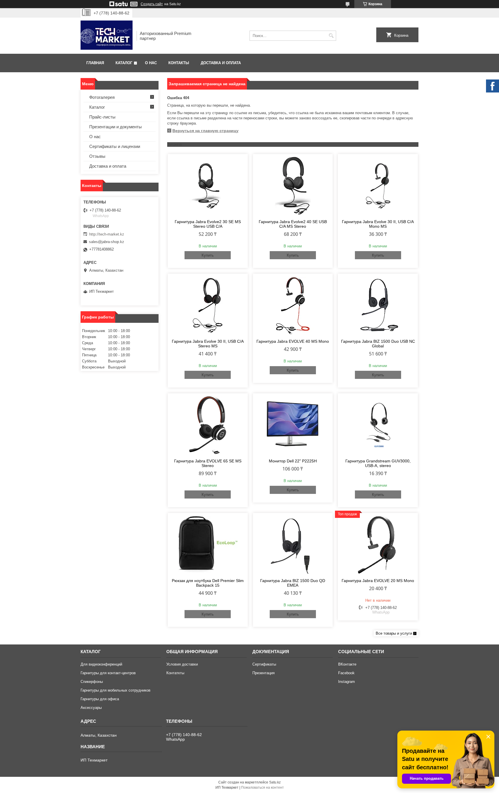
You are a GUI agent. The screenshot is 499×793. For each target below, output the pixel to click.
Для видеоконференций (101, 664)
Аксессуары (91, 707)
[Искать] (331, 36)
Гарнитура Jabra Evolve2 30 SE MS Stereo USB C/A (208, 224)
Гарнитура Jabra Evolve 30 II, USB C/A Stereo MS (208, 343)
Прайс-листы (102, 116)
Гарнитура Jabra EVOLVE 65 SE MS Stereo (207, 463)
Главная (95, 63)
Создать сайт (152, 4)
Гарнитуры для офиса (100, 699)
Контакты (178, 63)
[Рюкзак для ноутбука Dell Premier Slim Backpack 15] (208, 545)
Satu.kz (275, 782)
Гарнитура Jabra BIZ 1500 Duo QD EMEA (292, 583)
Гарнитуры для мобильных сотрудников (115, 690)
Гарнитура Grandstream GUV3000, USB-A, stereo (378, 463)
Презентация (263, 673)
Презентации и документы (115, 126)
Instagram (346, 681)
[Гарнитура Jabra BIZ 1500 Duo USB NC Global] (378, 305)
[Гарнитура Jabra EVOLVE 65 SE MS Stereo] (208, 425)
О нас (151, 63)
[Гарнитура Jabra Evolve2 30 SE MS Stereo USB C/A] (208, 186)
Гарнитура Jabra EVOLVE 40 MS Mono (292, 341)
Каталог (124, 63)
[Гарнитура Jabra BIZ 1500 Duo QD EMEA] (293, 545)
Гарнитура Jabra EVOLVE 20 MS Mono (378, 580)
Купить (208, 255)
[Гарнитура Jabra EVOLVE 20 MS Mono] (378, 545)
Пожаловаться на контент (262, 787)
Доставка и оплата (221, 63)
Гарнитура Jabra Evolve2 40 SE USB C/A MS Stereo (293, 224)
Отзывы (97, 156)
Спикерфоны (92, 681)
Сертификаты (264, 664)
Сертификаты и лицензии (114, 146)
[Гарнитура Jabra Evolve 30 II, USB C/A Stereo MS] (208, 305)
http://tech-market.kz (106, 234)
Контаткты (175, 673)
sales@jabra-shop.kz (106, 242)
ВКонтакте (347, 664)
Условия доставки (182, 664)
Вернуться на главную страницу (205, 130)
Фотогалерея (102, 97)
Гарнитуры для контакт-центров (108, 673)
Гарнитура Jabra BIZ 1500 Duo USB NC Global (378, 343)
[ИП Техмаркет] (107, 36)
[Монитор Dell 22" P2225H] (293, 425)
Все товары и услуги (394, 633)
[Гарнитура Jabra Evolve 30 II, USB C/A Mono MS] (378, 186)
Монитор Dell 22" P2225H (293, 461)
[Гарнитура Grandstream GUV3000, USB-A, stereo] (378, 425)
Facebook (346, 673)
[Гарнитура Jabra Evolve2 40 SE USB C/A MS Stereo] (293, 186)
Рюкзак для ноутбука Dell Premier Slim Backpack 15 (208, 583)
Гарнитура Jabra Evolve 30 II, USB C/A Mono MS (378, 224)
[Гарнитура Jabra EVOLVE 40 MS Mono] (293, 305)
